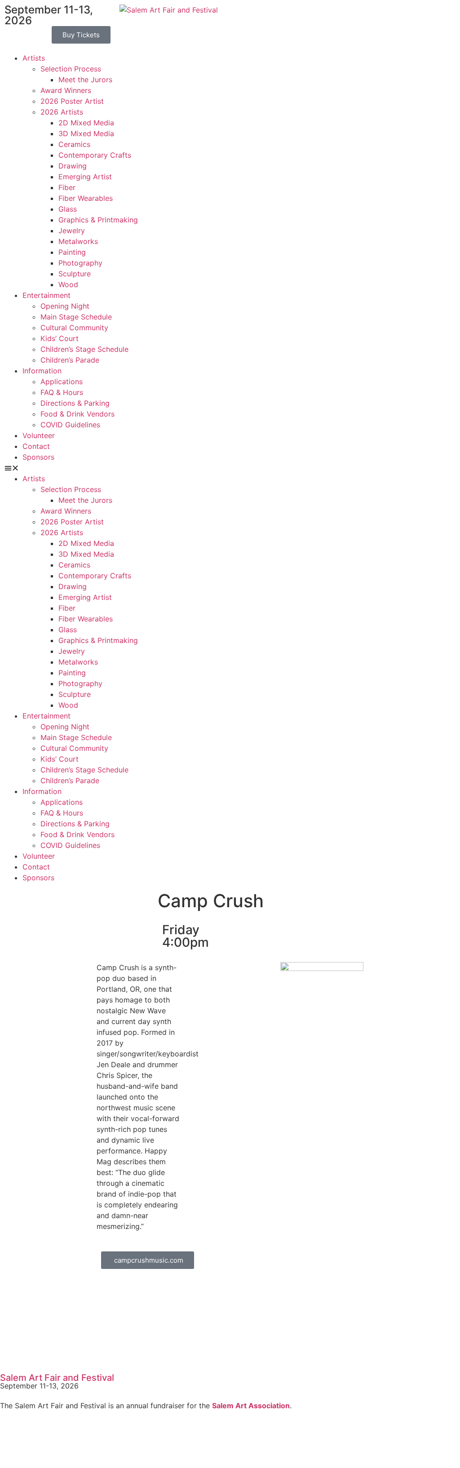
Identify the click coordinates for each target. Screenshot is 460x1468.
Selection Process (70, 68)
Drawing (72, 165)
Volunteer (38, 435)
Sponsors (38, 456)
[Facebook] (11, 1439)
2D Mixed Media (86, 122)
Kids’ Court (59, 338)
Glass (67, 208)
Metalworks (78, 241)
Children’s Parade (69, 359)
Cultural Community (74, 327)
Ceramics (74, 144)
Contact (36, 446)
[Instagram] (60, 1439)
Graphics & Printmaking (98, 219)
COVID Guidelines (70, 424)
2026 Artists (61, 111)
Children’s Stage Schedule (84, 349)
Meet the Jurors (85, 79)
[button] (76, 467)
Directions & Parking (75, 403)
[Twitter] (36, 1439)
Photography (80, 262)
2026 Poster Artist (72, 101)
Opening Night (64, 306)
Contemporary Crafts (94, 155)
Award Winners (65, 90)
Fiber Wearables (85, 198)
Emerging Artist (85, 176)
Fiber (66, 187)
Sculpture (74, 273)
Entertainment (46, 295)
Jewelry (71, 230)
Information (42, 370)
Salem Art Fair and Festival (57, 1377)
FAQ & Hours (61, 392)
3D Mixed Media (86, 133)
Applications (61, 381)
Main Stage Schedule (76, 316)
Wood (68, 284)
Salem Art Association (251, 1405)
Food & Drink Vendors (77, 413)
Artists (33, 57)
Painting (72, 252)
